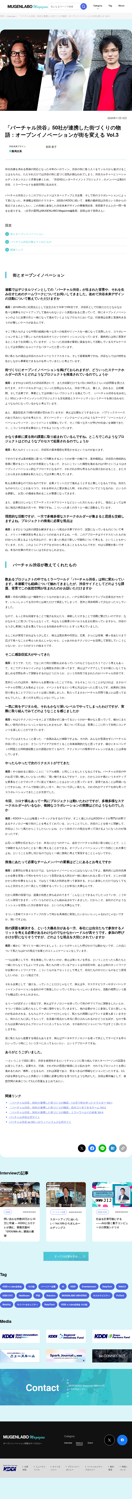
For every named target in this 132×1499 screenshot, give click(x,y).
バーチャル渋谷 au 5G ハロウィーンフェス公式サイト (40, 1122)
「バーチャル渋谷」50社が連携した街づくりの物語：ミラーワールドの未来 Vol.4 (56, 1112)
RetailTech (49, 1304)
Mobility (7, 1304)
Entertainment (89, 1286)
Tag (110, 5)
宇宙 (38, 1295)
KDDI (73, 1286)
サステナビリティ (101, 1295)
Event (90, 1442)
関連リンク (16, 249)
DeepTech (107, 1286)
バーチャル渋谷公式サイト (24, 1117)
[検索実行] (83, 6)
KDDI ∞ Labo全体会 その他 (74, 1304)
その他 (31, 1286)
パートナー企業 (48, 1286)
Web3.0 (122, 1286)
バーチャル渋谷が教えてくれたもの (31, 242)
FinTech (120, 1295)
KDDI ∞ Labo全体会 (12, 1286)
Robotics (51, 1295)
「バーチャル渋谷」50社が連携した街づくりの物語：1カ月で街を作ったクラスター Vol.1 (61, 1102)
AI (63, 1286)
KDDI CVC (8, 1295)
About (121, 5)
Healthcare (24, 1295)
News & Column (79, 1443)
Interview (11, 16)
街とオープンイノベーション (27, 234)
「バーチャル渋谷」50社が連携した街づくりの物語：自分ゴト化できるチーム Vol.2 (57, 1107)
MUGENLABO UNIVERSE (74, 1295)
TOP (2, 16)
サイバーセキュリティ (27, 1304)
